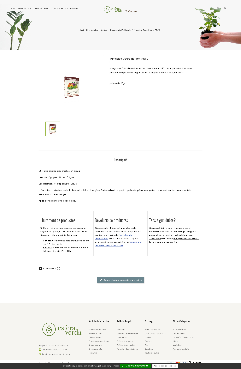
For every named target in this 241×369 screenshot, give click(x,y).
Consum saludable (97, 329)
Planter (148, 341)
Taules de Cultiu (152, 353)
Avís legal (121, 329)
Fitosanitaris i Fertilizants (155, 333)
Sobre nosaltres (95, 337)
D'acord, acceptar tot (136, 366)
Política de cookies (125, 341)
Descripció (120, 160)
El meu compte (95, 349)
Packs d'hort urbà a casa (183, 337)
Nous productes (179, 329)
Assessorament (96, 333)
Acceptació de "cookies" (165, 366)
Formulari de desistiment (127, 349)
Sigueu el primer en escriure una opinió (122, 280)
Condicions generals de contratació (127, 335)
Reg (146, 345)
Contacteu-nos (96, 345)
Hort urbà (93, 353)
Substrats (149, 349)
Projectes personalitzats (99, 341)
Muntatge (177, 345)
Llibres (175, 341)
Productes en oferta (181, 349)
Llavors (148, 337)
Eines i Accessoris (152, 329)
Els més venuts (179, 333)
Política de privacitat (126, 345)
